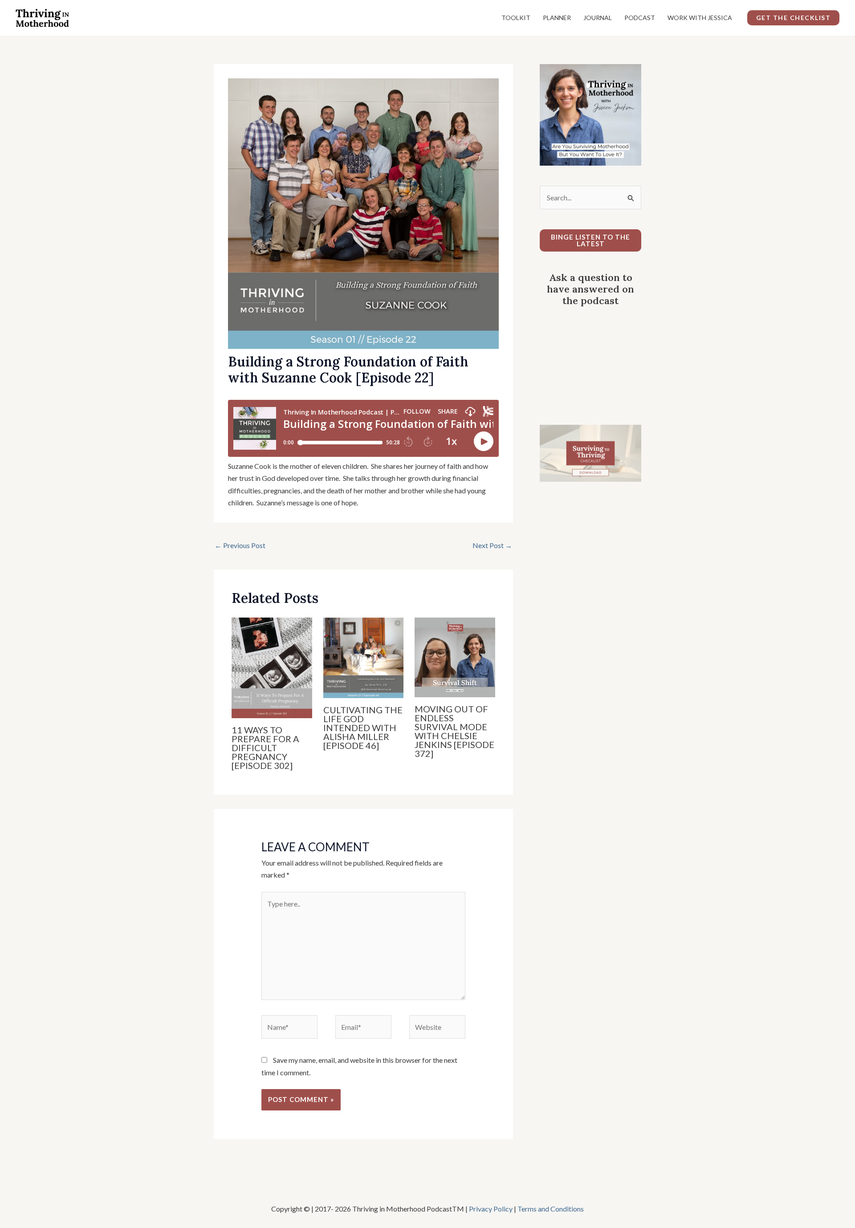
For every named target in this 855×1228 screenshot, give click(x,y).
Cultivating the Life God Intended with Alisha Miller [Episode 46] (363, 727)
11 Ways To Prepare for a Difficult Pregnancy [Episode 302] (265, 747)
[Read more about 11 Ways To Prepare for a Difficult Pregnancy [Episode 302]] (272, 667)
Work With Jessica (700, 17)
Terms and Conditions (550, 1208)
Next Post (492, 545)
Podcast (639, 17)
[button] (793, 17)
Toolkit (515, 17)
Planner (557, 17)
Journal (597, 17)
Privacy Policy (491, 1208)
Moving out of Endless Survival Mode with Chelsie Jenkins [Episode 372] (454, 731)
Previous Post (240, 545)
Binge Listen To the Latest (590, 240)
